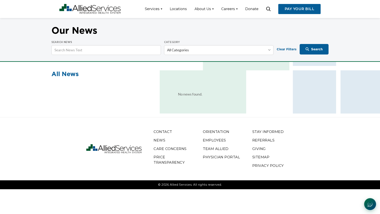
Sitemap (261, 157)
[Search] (268, 9)
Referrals (263, 140)
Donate (251, 9)
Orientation (216, 132)
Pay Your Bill (299, 9)
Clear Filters (286, 49)
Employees (214, 140)
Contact (163, 132)
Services (152, 9)
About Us (203, 9)
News (159, 140)
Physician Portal (221, 157)
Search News (61, 42)
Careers (228, 9)
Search (317, 49)
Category (172, 42)
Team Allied (216, 149)
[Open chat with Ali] (370, 204)
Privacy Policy (268, 165)
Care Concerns (170, 149)
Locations (178, 9)
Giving (259, 149)
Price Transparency (169, 159)
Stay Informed (268, 132)
